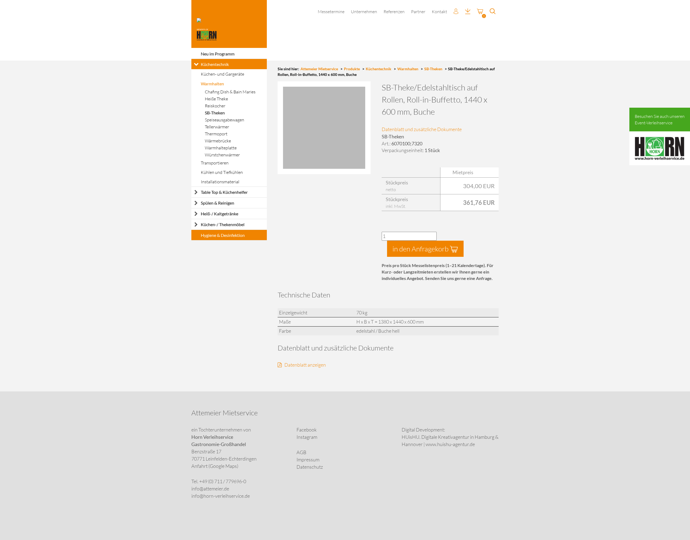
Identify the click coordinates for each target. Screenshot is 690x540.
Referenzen (394, 11)
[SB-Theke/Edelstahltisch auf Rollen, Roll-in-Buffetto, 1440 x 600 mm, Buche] (324, 128)
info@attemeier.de (210, 489)
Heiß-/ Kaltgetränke (219, 213)
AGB (301, 452)
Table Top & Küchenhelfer (224, 192)
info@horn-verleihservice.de (220, 496)
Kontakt (439, 11)
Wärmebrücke (218, 140)
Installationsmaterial (220, 181)
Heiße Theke (216, 98)
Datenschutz (309, 467)
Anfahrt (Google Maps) (214, 466)
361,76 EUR (479, 202)
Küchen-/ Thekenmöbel (222, 224)
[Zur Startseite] (229, 24)
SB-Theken (215, 112)
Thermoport (216, 133)
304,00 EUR (479, 186)
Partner (418, 11)
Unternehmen (364, 11)
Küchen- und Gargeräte (222, 74)
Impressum (307, 459)
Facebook (306, 430)
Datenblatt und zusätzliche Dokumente (422, 129)
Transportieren (215, 163)
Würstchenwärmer (222, 154)
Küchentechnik (215, 64)
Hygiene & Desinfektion (223, 235)
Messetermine (331, 11)
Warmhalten (212, 83)
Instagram (306, 437)
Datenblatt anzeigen (305, 365)
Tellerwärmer (217, 126)
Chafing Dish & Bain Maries (230, 91)
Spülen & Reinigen (217, 202)
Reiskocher (215, 105)
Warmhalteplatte (221, 147)
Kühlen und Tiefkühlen (222, 172)
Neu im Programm (217, 53)
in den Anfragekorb (421, 248)
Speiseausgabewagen (224, 119)
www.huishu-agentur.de (450, 444)
